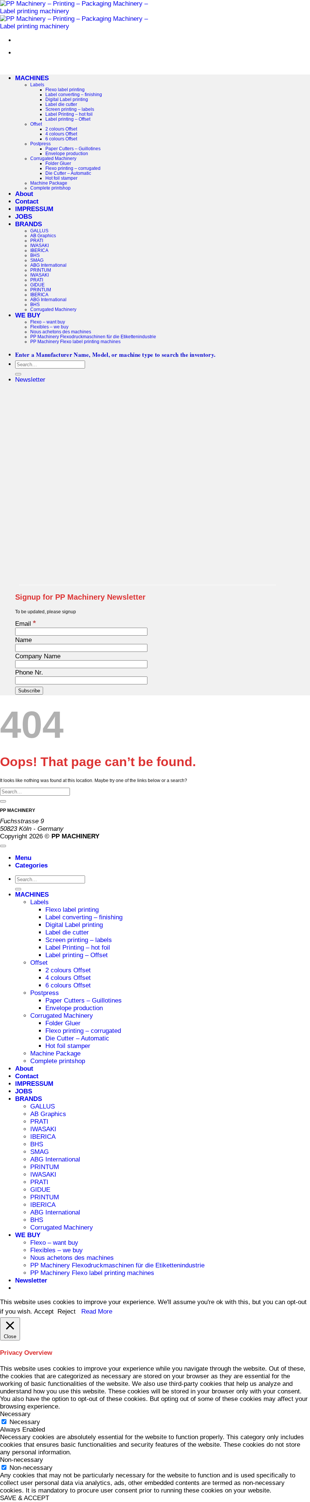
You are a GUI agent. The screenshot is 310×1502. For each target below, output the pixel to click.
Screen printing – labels (69, 109)
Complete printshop (50, 187)
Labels (37, 84)
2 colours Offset (61, 128)
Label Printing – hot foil (69, 114)
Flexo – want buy (47, 321)
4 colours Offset (61, 133)
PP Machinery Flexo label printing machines (75, 341)
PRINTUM (40, 269)
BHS (35, 255)
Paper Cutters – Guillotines (73, 148)
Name (23, 640)
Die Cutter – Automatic (68, 173)
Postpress (40, 143)
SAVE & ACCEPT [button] (24, 1498)
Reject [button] (66, 1311)
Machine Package (48, 182)
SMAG (36, 260)
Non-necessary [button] (21, 1459)
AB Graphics (43, 235)
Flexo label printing (65, 89)
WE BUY (27, 315)
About (24, 193)
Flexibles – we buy (49, 326)
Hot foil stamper (61, 178)
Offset (36, 123)
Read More (96, 1311)
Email (25, 623)
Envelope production (66, 153)
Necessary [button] (15, 1414)
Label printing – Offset (67, 119)
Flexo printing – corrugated (73, 168)
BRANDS (28, 224)
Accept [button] (44, 1311)
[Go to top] (3, 846)
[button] (30, 379)
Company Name (37, 656)
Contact (27, 201)
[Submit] (18, 374)
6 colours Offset (61, 138)
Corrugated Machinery (53, 158)
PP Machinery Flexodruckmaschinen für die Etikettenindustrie (93, 336)
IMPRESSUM (34, 209)
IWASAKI (39, 245)
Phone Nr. (29, 672)
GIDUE (37, 284)
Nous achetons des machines (60, 331)
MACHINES (32, 78)
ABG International (48, 265)
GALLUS (39, 230)
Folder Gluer (58, 163)
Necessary (24, 1422)
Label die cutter (61, 104)
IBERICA (39, 250)
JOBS (23, 216)
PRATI (36, 240)
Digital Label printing (66, 99)
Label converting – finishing (73, 94)
